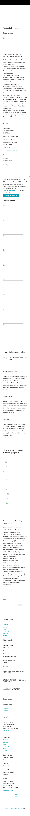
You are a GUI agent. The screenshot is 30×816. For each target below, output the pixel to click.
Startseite (5, 624)
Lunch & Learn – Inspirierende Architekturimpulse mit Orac (11, 689)
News (4, 629)
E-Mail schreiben (9, 148)
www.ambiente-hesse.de (11, 150)
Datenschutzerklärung (9, 190)
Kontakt (5, 635)
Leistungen (6, 631)
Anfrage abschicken (10, 196)
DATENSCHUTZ (19, 808)
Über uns (5, 627)
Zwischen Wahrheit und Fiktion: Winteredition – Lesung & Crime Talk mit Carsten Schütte (14, 680)
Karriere (5, 633)
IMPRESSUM (9, 808)
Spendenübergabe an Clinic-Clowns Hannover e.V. (13, 672)
